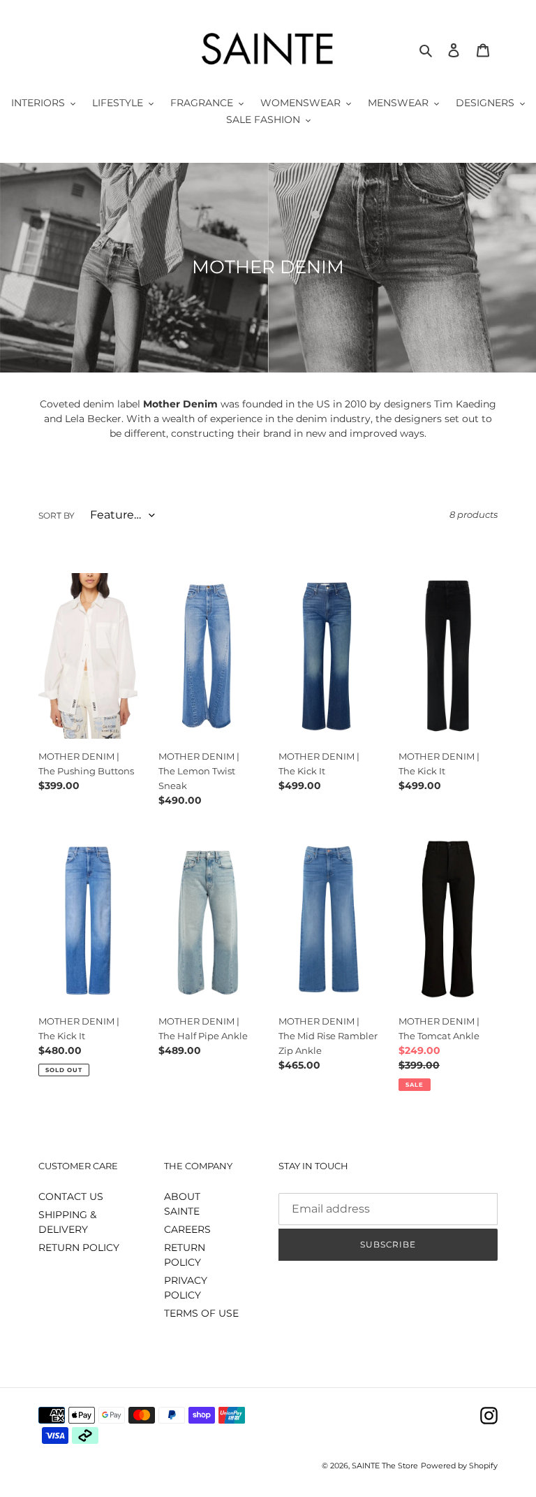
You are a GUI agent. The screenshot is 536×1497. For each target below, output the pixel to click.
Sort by (56, 515)
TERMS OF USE (201, 1313)
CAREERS (187, 1229)
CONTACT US (70, 1196)
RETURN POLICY (78, 1247)
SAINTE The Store (385, 1465)
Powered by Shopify (459, 1465)
